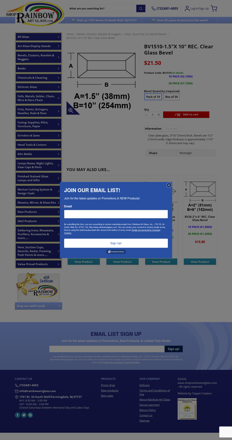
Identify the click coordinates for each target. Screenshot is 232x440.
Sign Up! (116, 243)
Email (68, 206)
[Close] (169, 185)
